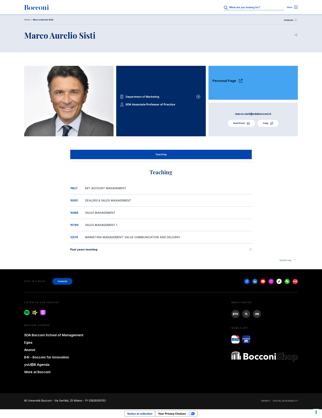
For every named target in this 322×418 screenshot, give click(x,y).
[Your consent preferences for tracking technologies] (316, 412)
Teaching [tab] (161, 154)
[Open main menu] (296, 7)
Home (27, 19)
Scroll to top (285, 260)
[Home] (36, 7)
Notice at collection (139, 413)
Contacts (288, 20)
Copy (266, 123)
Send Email (239, 123)
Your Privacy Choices (172, 413)
